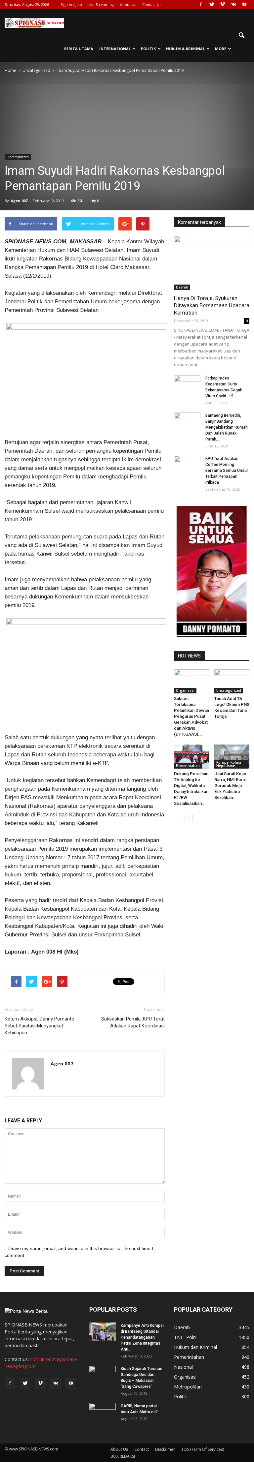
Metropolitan (188, 1387)
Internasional (115, 48)
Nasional (183, 1367)
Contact (141, 1449)
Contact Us (151, 4)
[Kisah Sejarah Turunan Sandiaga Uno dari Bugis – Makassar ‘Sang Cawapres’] (102, 1375)
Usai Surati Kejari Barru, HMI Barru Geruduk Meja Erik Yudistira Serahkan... (230, 785)
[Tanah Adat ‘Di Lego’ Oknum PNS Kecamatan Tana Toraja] (232, 681)
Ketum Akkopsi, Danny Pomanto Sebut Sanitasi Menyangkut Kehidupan (39, 1026)
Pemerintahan (188, 765)
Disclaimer (165, 1449)
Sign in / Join (71, 4)
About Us (128, 4)
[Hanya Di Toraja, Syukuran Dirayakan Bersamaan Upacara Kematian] (211, 263)
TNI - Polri (185, 1337)
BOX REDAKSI (122, 1456)
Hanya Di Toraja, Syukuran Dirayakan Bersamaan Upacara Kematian (211, 305)
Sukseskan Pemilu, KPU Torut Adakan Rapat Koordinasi (133, 1022)
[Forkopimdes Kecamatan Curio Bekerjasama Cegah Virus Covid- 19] (187, 384)
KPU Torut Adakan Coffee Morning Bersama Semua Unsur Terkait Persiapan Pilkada (226, 470)
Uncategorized (18, 157)
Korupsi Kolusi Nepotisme (228, 764)
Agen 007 (19, 200)
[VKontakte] (233, 4)
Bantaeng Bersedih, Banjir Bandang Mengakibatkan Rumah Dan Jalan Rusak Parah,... (226, 427)
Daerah (182, 287)
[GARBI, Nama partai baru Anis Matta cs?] (102, 1412)
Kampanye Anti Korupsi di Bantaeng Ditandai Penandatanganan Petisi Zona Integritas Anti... (142, 1337)
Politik (148, 48)
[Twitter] (212, 4)
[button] (241, 36)
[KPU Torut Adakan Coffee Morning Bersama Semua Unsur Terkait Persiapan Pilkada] (187, 465)
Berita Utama (78, 48)
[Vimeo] (223, 4)
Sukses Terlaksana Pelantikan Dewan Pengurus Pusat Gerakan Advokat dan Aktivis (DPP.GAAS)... (191, 716)
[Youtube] (244, 4)
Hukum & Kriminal (185, 48)
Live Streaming (100, 4)
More (220, 48)
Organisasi (185, 690)
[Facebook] (201, 4)
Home (10, 70)
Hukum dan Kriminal (195, 1347)
